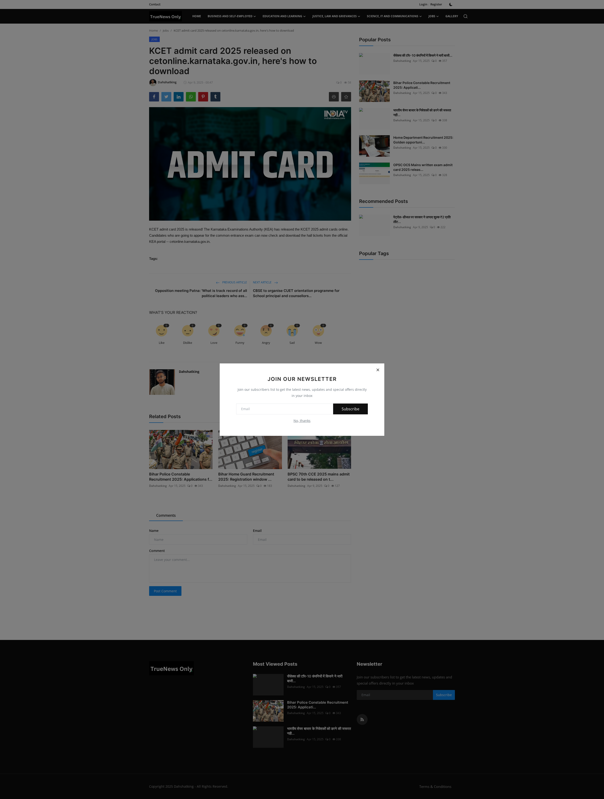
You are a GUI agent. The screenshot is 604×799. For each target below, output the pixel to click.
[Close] (377, 370)
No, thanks (302, 420)
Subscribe (350, 409)
